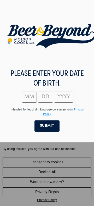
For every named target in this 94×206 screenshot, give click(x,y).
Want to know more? (47, 181)
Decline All (47, 171)
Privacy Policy (47, 199)
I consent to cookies (47, 161)
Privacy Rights (47, 191)
